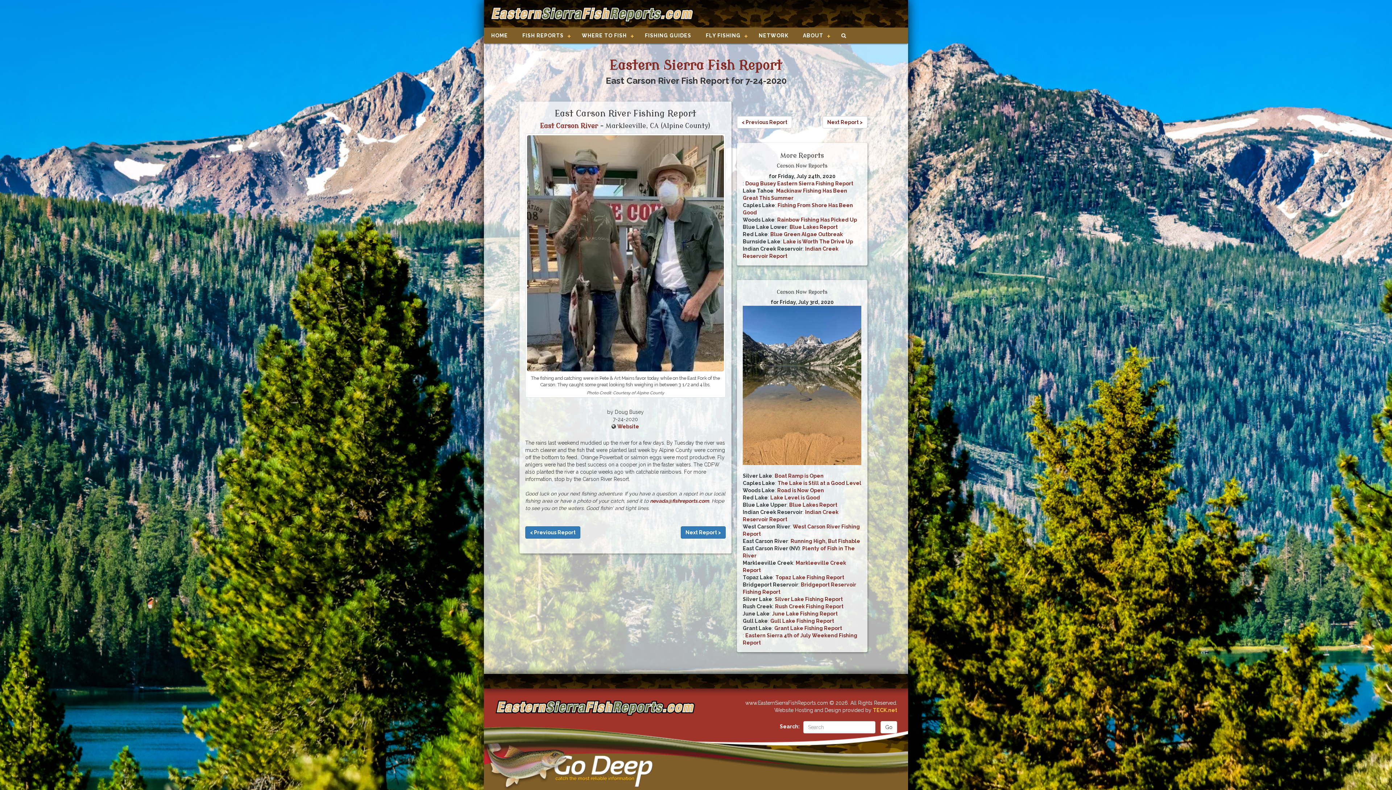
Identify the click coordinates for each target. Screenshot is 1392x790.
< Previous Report (553, 532)
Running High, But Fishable (825, 541)
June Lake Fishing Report (805, 614)
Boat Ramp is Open (799, 476)
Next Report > (703, 532)
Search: (790, 726)
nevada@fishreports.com (679, 501)
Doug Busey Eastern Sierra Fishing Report (799, 183)
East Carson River (569, 125)
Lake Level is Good (795, 498)
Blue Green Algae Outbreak (806, 234)
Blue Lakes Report (814, 227)
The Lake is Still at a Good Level (819, 483)
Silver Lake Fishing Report (809, 599)
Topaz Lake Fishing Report (809, 577)
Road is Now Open (800, 490)
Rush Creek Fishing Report (809, 606)
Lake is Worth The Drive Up (818, 241)
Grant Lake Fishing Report (808, 628)
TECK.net (885, 710)
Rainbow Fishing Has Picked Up (817, 220)
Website (628, 426)
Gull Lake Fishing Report (802, 621)
